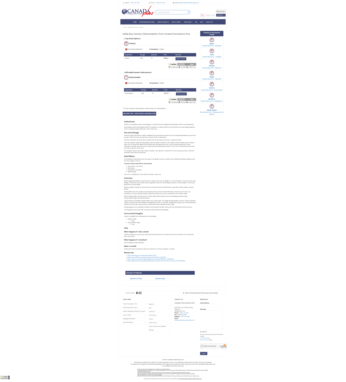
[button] (4, 377)
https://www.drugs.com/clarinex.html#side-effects (142, 255)
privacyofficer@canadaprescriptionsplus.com (190, 378)
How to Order (175, 22)
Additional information (145, 114)
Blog (201, 22)
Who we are (187, 22)
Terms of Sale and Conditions (157, 326)
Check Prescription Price (147, 22)
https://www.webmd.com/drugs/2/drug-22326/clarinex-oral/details (147, 257)
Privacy (151, 319)
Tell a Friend (152, 315)
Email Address (204, 303)
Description (128, 114)
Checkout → (221, 15)
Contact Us (209, 22)
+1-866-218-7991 (160, 3)
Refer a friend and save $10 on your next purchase (201, 293)
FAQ (196, 22)
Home (135, 22)
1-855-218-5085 (185, 316)
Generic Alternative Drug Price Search (134, 311)
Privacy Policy (203, 338)
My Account (221, 11)
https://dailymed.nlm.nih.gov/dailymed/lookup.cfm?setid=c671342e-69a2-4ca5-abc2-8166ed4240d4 (156, 261)
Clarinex (141, 27)
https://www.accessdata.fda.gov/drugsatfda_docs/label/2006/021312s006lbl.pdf (151, 259)
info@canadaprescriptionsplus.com (189, 3)
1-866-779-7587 (183, 313)
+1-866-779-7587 (134, 3)
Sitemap (151, 330)
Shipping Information (129, 318)
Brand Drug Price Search (130, 307)
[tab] (128, 114)
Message (203, 309)
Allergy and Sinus (133, 27)
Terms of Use (153, 322)
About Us (151, 304)
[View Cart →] (202, 15)
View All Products (163, 22)
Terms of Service (204, 339)
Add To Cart (181, 59)
